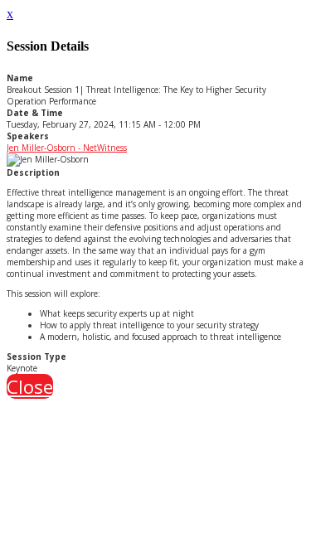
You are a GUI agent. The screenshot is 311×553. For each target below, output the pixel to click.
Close (30, 386)
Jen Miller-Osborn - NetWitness (67, 147)
